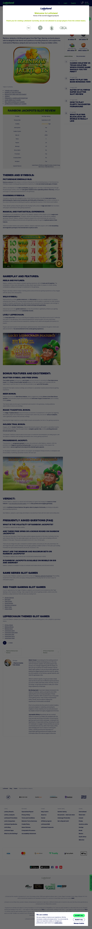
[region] (61, 919)
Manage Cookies (79, 923)
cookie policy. (58, 923)
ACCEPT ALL (79, 915)
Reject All (79, 920)
